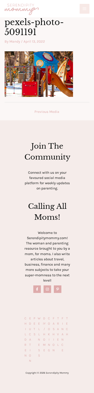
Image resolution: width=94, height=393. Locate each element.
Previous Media (46, 112)
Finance (62, 334)
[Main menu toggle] (84, 9)
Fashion (53, 334)
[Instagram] (47, 289)
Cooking (49, 334)
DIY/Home (44, 334)
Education (30, 339)
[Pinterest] (57, 289)
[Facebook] (37, 289)
